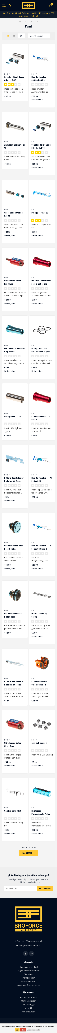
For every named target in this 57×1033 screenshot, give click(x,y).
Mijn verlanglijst (29, 1004)
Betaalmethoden (28, 981)
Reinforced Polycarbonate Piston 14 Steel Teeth (40, 814)
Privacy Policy (28, 977)
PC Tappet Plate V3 (39, 212)
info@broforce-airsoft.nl (30, 945)
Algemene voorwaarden (28, 970)
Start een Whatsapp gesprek (29, 941)
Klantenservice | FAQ (28, 967)
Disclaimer (28, 974)
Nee (23, 1030)
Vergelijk (28, 1008)
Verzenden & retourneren (28, 985)
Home (20, 21)
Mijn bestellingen (28, 1001)
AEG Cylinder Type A (12, 416)
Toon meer (27, 853)
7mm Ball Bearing (39, 742)
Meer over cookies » (35, 1030)
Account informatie (28, 997)
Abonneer (46, 888)
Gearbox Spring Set (12, 810)
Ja (17, 1030)
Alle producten (28, 1011)
